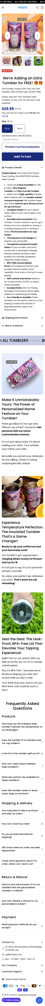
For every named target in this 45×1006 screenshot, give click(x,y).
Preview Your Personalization (22, 147)
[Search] (37, 7)
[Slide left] (7, 35)
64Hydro (13, 994)
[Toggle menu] (2, 7)
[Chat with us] (39, 1000)
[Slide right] (37, 35)
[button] (22, 135)
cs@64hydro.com (13, 954)
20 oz (7, 128)
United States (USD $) (15, 979)
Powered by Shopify (27, 994)
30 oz (19, 128)
